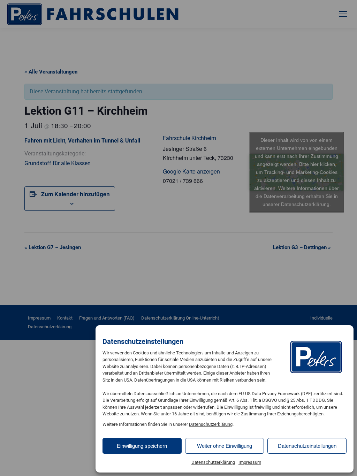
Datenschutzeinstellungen (307, 446)
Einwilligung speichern (142, 446)
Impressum (249, 462)
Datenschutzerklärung (211, 424)
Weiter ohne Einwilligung (224, 446)
